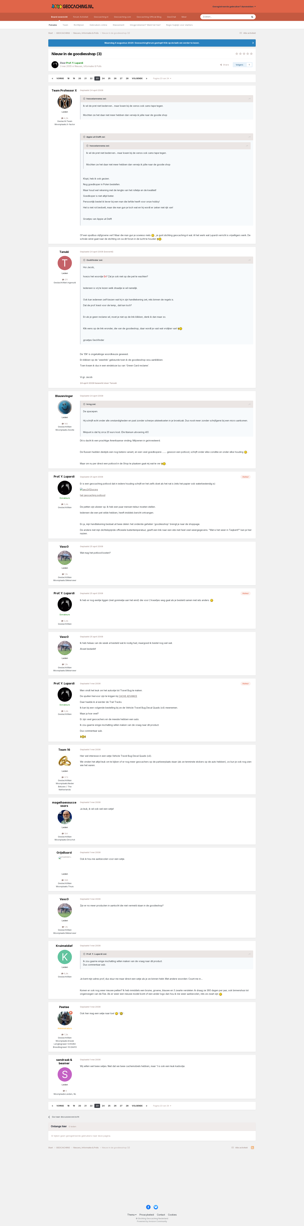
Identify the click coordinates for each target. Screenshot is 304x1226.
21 (85, 78)
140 (66, 423)
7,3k (65, 1034)
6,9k (65, 973)
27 (121, 78)
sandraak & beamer (64, 1061)
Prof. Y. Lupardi (64, 476)
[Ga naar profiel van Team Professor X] (65, 101)
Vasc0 (64, 546)
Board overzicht (59, 17)
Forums (53, 25)
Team (65, 25)
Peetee (64, 1007)
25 (109, 78)
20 (79, 78)
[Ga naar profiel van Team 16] (65, 761)
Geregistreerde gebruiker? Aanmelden (233, 6)
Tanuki (64, 252)
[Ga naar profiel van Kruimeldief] (65, 957)
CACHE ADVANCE (128, 696)
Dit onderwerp (237, 17)
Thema (131, 1214)
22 (91, 78)
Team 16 (64, 749)
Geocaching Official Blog (149, 17)
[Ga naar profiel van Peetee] (65, 1018)
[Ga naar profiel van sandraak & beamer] (65, 1074)
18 (68, 78)
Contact (161, 1214)
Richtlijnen (79, 25)
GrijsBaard (64, 852)
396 (66, 880)
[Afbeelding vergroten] (89, 489)
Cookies (172, 1214)
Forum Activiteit (80, 17)
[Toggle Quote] (84, 98)
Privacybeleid (146, 1214)
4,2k (65, 118)
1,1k (66, 574)
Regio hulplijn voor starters (179, 25)
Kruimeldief (64, 945)
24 (103, 78)
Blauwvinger (64, 396)
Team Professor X (64, 90)
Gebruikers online (98, 25)
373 (66, 777)
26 (115, 78)
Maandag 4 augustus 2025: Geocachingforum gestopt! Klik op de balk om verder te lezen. (152, 43)
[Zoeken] (252, 16)
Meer (184, 17)
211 (66, 279)
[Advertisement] (143, 1178)
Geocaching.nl (101, 17)
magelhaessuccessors (64, 804)
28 (127, 78)
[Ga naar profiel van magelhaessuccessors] (65, 817)
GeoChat (171, 17)
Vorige (60, 78)
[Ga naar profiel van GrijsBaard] (65, 864)
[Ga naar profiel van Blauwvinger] (65, 407)
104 (66, 833)
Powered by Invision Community (152, 1221)
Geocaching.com (122, 17)
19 (74, 78)
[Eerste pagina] (52, 78)
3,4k (65, 504)
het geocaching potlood (92, 495)
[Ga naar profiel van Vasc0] (65, 558)
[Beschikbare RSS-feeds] (252, 1147)
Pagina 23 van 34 (161, 78)
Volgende (137, 78)
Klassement (118, 25)
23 (97, 78)
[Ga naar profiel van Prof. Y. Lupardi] (54, 64)
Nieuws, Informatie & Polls (88, 66)
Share (225, 64)
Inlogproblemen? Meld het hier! (145, 25)
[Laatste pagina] (146, 78)
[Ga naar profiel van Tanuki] (65, 263)
